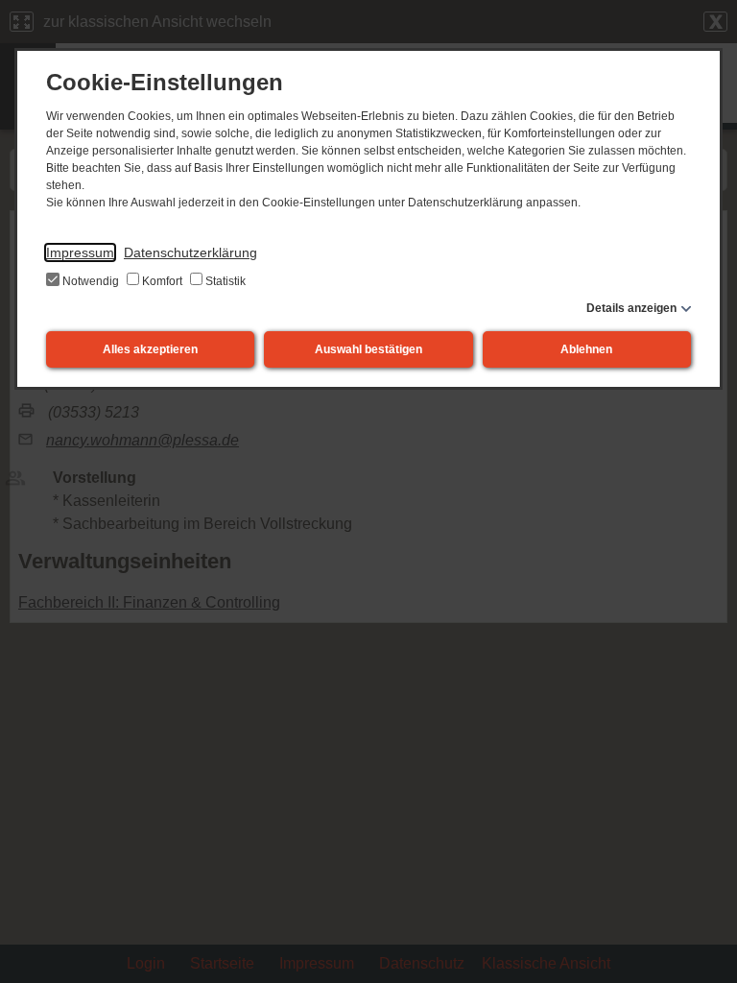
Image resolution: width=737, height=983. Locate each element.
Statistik (224, 281)
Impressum (80, 252)
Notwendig (90, 281)
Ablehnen (586, 349)
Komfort (162, 281)
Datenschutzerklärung (190, 252)
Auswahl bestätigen (368, 349)
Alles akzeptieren (150, 349)
